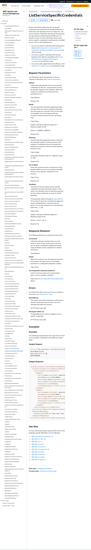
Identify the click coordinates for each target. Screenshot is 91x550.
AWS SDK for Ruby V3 (39, 459)
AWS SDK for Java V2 (38, 447)
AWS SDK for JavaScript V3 (40, 449)
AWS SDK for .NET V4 (38, 439)
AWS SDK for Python (38, 457)
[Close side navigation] (24, 11)
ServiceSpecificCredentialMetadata (51, 279)
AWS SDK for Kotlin (38, 452)
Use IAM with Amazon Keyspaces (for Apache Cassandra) (47, 59)
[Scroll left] (10, 5)
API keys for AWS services (41, 66)
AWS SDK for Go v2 (38, 444)
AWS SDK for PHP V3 (38, 454)
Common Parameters (53, 79)
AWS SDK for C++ (37, 441)
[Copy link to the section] (27, 73)
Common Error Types (46, 294)
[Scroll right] (48, 5)
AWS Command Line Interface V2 (42, 436)
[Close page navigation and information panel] (87, 26)
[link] (69, 11)
